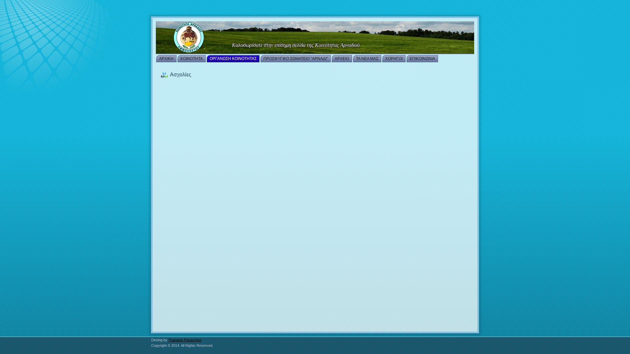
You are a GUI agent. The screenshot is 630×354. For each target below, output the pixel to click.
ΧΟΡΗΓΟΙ (394, 58)
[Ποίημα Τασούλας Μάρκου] (315, 37)
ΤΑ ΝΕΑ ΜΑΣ (367, 58)
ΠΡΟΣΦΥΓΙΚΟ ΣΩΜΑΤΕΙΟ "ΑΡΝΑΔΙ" (295, 58)
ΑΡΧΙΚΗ (166, 58)
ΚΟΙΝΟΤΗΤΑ (191, 58)
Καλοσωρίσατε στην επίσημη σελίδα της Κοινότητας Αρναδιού (296, 45)
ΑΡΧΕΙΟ (342, 58)
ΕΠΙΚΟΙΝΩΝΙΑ (422, 58)
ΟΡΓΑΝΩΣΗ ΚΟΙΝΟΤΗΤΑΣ (233, 58)
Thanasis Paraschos (184, 340)
